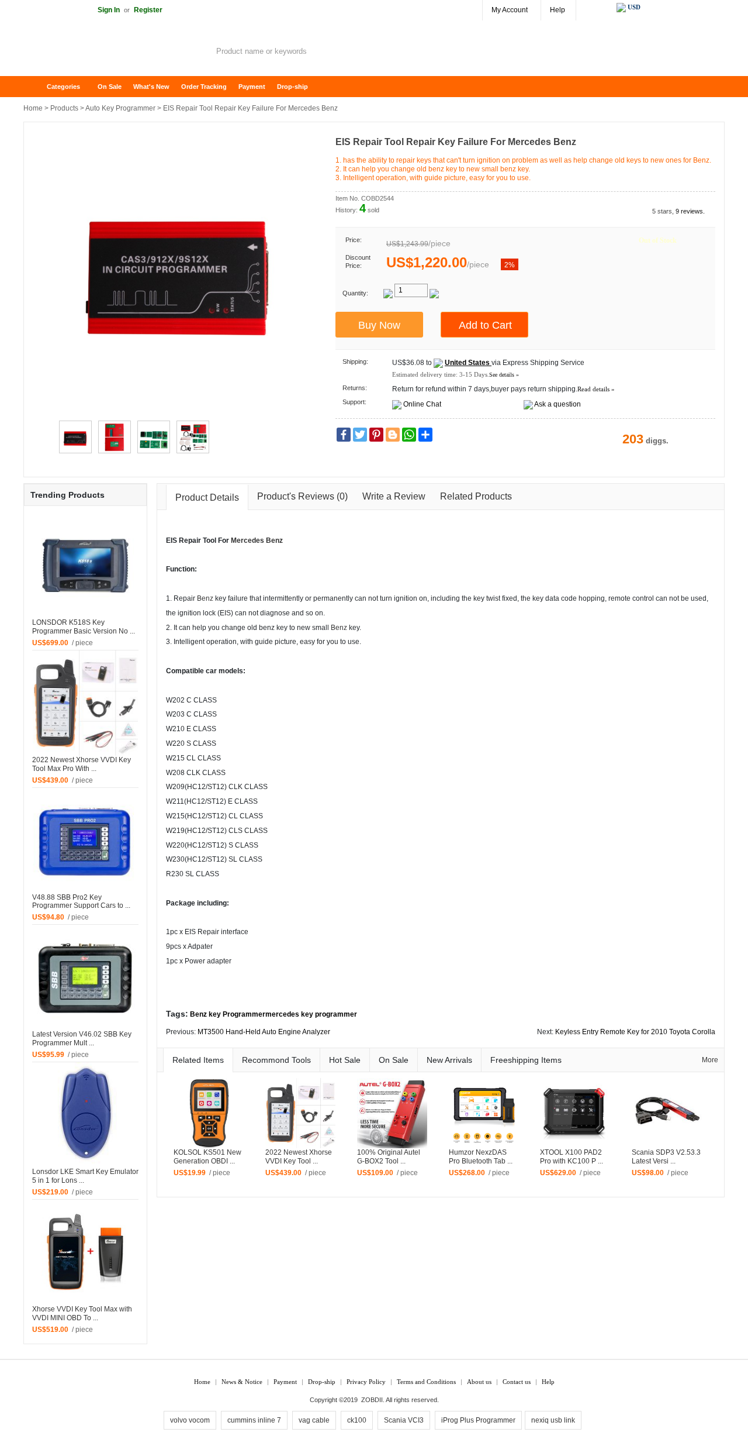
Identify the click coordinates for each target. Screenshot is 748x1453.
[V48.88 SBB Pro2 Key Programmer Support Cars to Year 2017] (85, 840)
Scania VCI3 (404, 1420)
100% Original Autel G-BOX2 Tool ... (388, 1156)
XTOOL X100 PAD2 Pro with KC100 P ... (571, 1156)
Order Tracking (204, 86)
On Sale (110, 86)
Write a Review (393, 496)
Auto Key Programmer (120, 108)
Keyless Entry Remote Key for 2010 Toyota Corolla (635, 1032)
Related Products (476, 496)
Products (64, 108)
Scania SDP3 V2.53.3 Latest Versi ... (666, 1156)
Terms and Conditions (426, 1381)
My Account (509, 10)
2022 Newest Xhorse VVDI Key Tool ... (298, 1156)
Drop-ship (292, 86)
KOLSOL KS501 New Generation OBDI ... (207, 1156)
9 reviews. (690, 211)
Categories (63, 86)
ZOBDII (372, 1399)
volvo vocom (190, 1420)
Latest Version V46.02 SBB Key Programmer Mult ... (81, 1038)
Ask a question (557, 404)
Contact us (517, 1381)
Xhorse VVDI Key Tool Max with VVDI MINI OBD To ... (82, 1313)
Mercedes (247, 540)
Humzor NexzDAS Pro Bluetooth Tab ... (480, 1156)
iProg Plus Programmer (478, 1420)
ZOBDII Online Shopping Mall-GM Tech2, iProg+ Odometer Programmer (116, 52)
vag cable (314, 1420)
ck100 (356, 1420)
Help (557, 10)
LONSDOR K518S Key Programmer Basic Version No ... (83, 626)
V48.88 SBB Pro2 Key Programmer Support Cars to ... (81, 901)
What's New (151, 86)
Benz (274, 540)
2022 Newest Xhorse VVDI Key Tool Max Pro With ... (81, 764)
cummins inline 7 (254, 1420)
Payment (251, 86)
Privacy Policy (366, 1381)
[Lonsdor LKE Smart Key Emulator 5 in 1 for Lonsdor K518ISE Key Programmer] (85, 1114)
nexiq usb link (553, 1420)
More (710, 1060)
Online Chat (422, 404)
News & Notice (241, 1381)
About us (479, 1381)
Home (38, 87)
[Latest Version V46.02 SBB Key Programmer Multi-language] (85, 977)
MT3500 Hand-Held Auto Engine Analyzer (264, 1032)
